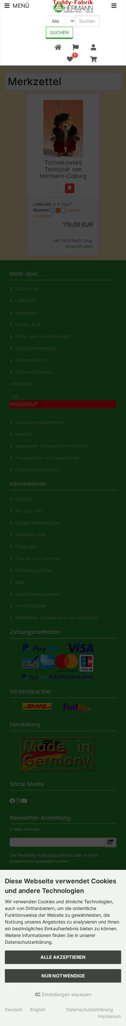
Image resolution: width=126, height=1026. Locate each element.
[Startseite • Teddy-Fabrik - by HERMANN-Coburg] (73, 6)
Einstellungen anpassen (66, 994)
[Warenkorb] (93, 59)
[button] (75, 47)
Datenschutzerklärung (89, 1009)
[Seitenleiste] (114, 6)
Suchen (59, 32)
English (37, 1009)
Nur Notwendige (63, 975)
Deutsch (13, 1009)
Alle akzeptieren (63, 957)
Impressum (109, 1016)
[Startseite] (58, 47)
